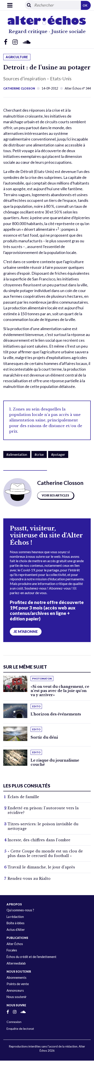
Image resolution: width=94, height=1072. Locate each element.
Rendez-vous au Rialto (29, 878)
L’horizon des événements (56, 714)
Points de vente (18, 984)
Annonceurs (15, 990)
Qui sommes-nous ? (20, 910)
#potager (58, 454)
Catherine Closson (19, 88)
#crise (39, 454)
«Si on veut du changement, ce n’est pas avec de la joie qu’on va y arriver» (60, 690)
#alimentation (16, 454)
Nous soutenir (17, 997)
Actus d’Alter (16, 929)
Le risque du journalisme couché (55, 762)
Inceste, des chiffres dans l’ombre (39, 840)
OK (85, 5)
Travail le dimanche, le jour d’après (41, 867)
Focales (12, 950)
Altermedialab (16, 963)
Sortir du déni (44, 737)
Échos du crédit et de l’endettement (31, 957)
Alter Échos (15, 944)
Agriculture (17, 57)
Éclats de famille (23, 797)
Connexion (14, 1022)
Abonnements (16, 977)
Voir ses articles (55, 495)
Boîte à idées (15, 923)
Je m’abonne (26, 631)
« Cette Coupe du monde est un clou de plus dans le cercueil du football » (45, 853)
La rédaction (15, 917)
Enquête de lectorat (20, 1028)
